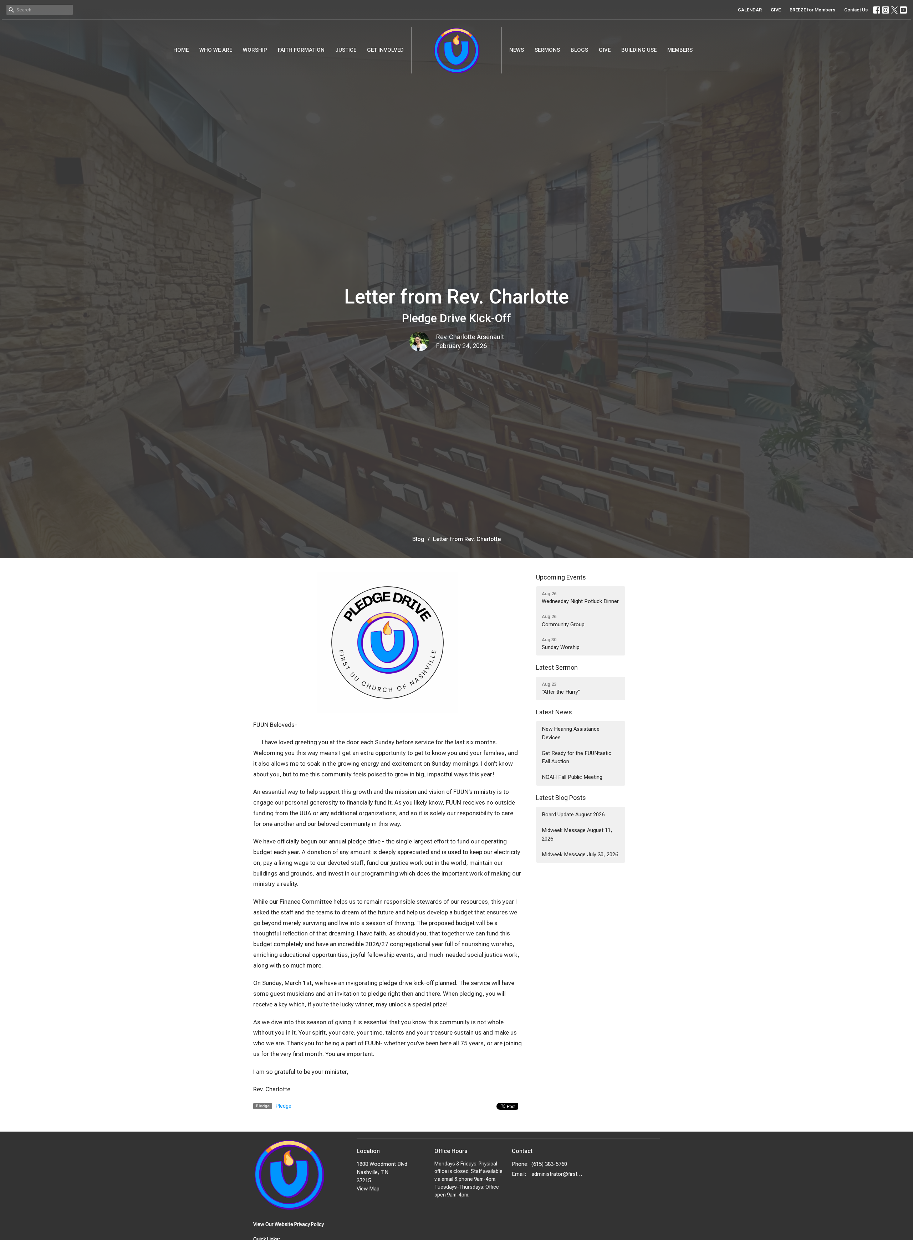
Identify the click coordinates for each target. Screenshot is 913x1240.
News (516, 50)
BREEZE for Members (812, 9)
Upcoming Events (561, 577)
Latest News (554, 712)
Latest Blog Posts (561, 797)
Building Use (639, 50)
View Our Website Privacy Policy (288, 1224)
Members (680, 50)
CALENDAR (750, 9)
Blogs (579, 50)
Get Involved (385, 50)
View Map (368, 1188)
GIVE (776, 9)
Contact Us (856, 9)
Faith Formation (301, 50)
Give (605, 50)
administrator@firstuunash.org (556, 1174)
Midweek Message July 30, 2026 (580, 854)
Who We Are (215, 50)
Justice (345, 50)
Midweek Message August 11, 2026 (577, 834)
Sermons (547, 50)
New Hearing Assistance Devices (571, 733)
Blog (418, 539)
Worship (255, 50)
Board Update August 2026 (573, 814)
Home (181, 50)
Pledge (283, 1106)
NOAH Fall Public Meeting (572, 777)
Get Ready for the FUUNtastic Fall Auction (576, 757)
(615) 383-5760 (549, 1164)
